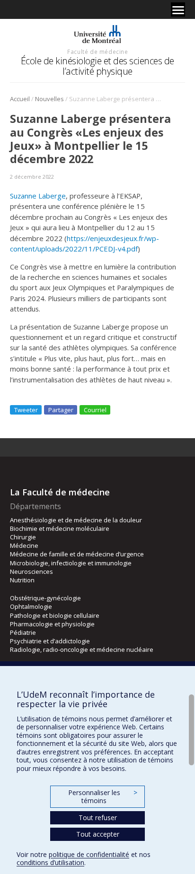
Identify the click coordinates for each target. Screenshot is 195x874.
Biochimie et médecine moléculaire (59, 528)
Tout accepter (97, 834)
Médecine (24, 545)
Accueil (20, 99)
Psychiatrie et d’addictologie (50, 641)
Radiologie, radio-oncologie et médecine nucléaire (81, 649)
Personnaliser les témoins (102, 796)
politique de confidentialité (89, 854)
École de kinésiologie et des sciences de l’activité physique (97, 66)
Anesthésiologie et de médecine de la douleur (76, 520)
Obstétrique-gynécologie (45, 598)
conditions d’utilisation (50, 862)
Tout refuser (98, 817)
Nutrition (22, 580)
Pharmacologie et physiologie (52, 624)
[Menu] (178, 9)
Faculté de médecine (97, 51)
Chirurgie (23, 537)
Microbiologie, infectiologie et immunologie (71, 563)
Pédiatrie (23, 632)
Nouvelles (49, 99)
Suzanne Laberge (38, 195)
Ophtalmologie (31, 606)
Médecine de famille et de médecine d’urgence (77, 554)
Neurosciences (31, 571)
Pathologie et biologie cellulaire (54, 615)
